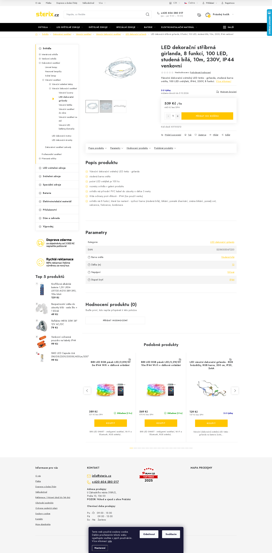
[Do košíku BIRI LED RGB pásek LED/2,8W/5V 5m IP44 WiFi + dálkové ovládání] (110, 423)
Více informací (223, 81)
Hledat (148, 14)
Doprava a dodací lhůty (67, 3)
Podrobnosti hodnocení (200, 72)
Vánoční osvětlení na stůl (68, 119)
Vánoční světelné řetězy (62, 84)
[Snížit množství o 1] (168, 116)
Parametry (115, 148)
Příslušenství (50, 209)
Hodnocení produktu (137, 148)
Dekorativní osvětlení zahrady (58, 147)
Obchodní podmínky (44, 502)
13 (233, 264)
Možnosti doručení (228, 91)
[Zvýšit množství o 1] (177, 116)
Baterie (47, 193)
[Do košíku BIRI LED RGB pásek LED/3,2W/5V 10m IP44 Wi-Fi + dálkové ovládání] (161, 423)
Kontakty (39, 519)
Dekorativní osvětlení (51, 63)
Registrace (229, 3)
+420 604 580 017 (172, 13)
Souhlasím (171, 534)
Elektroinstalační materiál (57, 201)
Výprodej (48, 226)
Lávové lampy (51, 67)
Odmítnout (149, 534)
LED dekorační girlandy (66, 99)
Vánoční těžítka (65, 105)
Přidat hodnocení (115, 320)
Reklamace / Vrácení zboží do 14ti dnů (52, 497)
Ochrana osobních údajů (46, 508)
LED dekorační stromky (62, 140)
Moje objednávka (43, 524)
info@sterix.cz (101, 476)
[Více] (228, 27)
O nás (38, 3)
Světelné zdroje (52, 176)
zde (110, 541)
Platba (48, 3)
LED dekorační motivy (61, 135)
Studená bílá (227, 257)
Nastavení (99, 548)
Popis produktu (96, 148)
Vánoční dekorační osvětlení (64, 88)
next (234, 390)
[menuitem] (44, 27)
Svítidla (47, 48)
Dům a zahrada (51, 218)
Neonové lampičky (53, 71)
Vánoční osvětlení (53, 80)
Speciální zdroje (52, 184)
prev (87, 390)
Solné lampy (50, 75)
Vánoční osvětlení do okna (66, 111)
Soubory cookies (42, 513)
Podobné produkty (163, 148)
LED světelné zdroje (54, 168)
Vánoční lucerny (66, 92)
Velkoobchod (88, 3)
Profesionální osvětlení (52, 154)
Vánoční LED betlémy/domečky (67, 127)
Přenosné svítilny (49, 158)
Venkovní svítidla (49, 58)
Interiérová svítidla (50, 54)
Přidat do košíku (207, 116)
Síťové (231, 272)
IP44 (232, 279)
